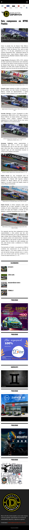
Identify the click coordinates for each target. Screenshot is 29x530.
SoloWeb (16, 528)
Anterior (3, 35)
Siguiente (26, 35)
